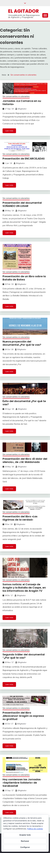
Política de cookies (35, 829)
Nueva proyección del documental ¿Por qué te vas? (22, 343)
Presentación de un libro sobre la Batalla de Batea (24, 278)
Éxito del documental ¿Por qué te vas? (24, 402)
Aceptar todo (25, 835)
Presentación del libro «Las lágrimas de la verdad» (20, 518)
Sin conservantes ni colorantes (16, 96)
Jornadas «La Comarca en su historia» (22, 102)
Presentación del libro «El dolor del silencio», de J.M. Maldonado (25, 460)
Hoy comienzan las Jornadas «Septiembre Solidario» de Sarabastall (22, 783)
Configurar (25, 847)
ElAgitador (22, 109)
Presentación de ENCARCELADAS (24, 158)
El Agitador (23, 11)
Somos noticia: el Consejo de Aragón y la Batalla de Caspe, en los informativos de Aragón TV (24, 588)
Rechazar (25, 841)
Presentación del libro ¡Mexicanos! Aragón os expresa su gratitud (23, 716)
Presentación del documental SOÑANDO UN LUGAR (22, 204)
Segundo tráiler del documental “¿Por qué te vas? (24, 656)
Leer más (9, 131)
